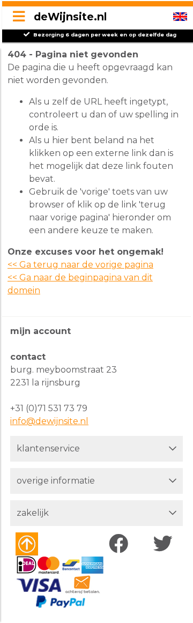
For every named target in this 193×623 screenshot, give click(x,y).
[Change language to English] (180, 16)
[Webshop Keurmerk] (46, 543)
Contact (28, 357)
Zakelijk (33, 513)
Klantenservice (48, 448)
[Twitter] (165, 544)
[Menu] (18, 17)
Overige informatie (56, 481)
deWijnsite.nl (70, 16)
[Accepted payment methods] (60, 582)
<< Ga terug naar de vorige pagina (80, 264)
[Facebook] (121, 544)
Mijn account (40, 331)
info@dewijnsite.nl (49, 421)
